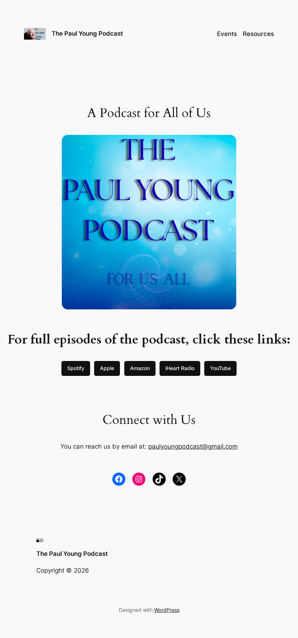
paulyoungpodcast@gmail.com (193, 446)
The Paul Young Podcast (87, 33)
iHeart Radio (179, 368)
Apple (107, 368)
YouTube (220, 368)
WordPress (167, 610)
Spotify (75, 368)
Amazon (140, 368)
